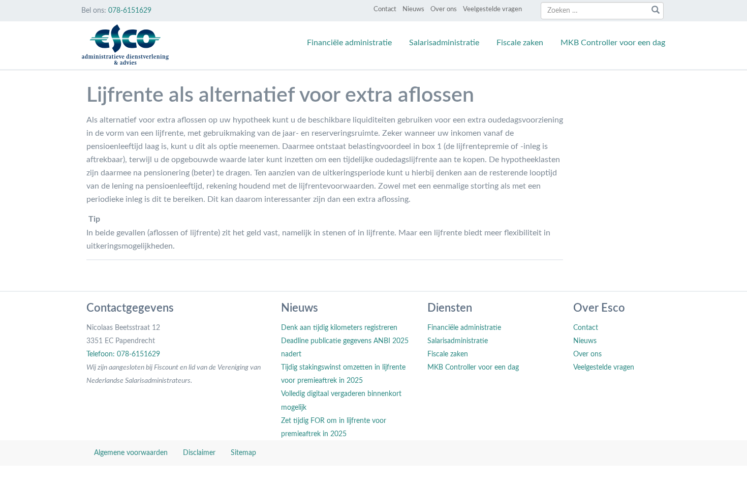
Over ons (443, 9)
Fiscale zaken (519, 43)
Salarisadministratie (444, 43)
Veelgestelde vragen (492, 9)
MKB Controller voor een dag (613, 43)
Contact (385, 9)
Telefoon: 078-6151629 (123, 354)
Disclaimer (199, 453)
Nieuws (413, 9)
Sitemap (243, 453)
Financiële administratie (349, 43)
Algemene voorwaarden (131, 453)
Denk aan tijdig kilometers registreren (339, 327)
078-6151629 (129, 10)
